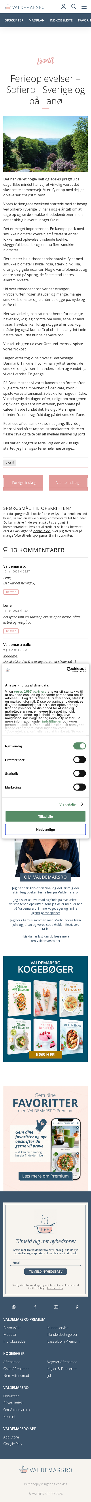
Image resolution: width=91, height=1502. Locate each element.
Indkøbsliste (61, 20)
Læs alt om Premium (63, 1341)
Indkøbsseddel (14, 1341)
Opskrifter (13, 20)
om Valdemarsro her (45, 941)
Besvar (11, 592)
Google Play (12, 1444)
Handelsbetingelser (62, 1334)
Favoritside (12, 1328)
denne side (41, 531)
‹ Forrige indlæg (23, 482)
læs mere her (55, 1288)
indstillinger (52, 721)
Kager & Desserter (62, 1369)
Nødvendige (45, 829)
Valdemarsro (14, 566)
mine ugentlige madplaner (54, 910)
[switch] (79, 759)
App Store (11, 1437)
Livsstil (10, 462)
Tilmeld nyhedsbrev (46, 1271)
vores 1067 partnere (30, 691)
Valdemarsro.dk (16, 644)
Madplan (37, 20)
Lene (7, 605)
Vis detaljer (68, 804)
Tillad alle (45, 816)
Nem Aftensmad (16, 1375)
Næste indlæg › (68, 482)
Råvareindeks (13, 1403)
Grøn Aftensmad (16, 1369)
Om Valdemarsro (16, 1409)
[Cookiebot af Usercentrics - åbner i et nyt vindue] (66, 670)
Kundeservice (57, 1328)
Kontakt (9, 1416)
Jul (49, 1375)
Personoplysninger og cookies (45, 1484)
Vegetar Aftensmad (62, 1362)
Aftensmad (11, 1362)
